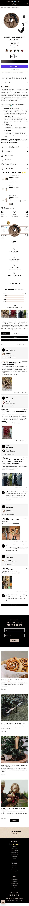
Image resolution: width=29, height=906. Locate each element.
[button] (22, 4)
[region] (14, 314)
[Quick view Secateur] (6, 189)
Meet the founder (14, 852)
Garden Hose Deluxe (10, 355)
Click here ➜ (19, 1)
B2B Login (14, 867)
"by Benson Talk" (14, 854)
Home (2, 7)
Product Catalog (14, 869)
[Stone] (12, 204)
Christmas (14, 871)
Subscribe (14, 640)
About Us (14, 846)
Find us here (14, 865)
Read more (3, 689)
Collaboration (14, 856)
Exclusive (11, 191)
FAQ (14, 887)
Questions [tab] (16, 334)
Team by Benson (14, 850)
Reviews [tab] (6, 334)
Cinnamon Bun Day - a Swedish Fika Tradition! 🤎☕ (11, 680)
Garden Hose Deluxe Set (11, 561)
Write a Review (16, 340)
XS (10, 200)
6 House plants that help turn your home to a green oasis (14, 766)
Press (14, 858)
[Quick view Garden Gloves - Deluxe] (6, 179)
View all (14, 820)
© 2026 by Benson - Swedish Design (14, 900)
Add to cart (14, 61)
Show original (16, 374)
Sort (17, 345)
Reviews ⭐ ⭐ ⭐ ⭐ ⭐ (14, 844)
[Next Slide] (27, 314)
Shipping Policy (14, 883)
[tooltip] (18, 320)
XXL (25, 200)
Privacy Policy (14, 885)
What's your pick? (7, 7)
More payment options (14, 69)
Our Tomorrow (14, 848)
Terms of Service (14, 879)
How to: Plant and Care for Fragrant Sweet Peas (13, 809)
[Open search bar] (24, 4)
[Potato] (10, 204)
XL (21, 200)
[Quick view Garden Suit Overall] (6, 200)
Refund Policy (14, 881)
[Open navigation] (1, 4)
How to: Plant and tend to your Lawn (13, 723)
